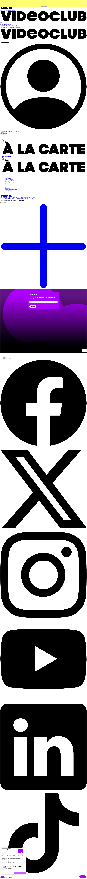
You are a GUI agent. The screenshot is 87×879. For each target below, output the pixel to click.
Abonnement (4, 141)
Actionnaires (29, 197)
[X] (43, 531)
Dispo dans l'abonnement (13, 197)
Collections (11, 10)
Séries (6, 156)
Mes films (2, 25)
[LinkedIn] (43, 789)
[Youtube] (43, 703)
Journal (14, 10)
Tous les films (6, 10)
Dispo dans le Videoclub (22, 197)
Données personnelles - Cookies (22, 198)
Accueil (2, 10)
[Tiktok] (43, 875)
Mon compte (6, 25)
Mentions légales (12, 198)
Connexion (4, 24)
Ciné (11, 25)
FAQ (29, 198)
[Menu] (1, 41)
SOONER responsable (4, 198)
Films (3, 156)
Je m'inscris (3, 202)
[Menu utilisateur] (43, 129)
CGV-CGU (32, 198)
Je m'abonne (8, 24)
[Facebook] (43, 445)
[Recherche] (0, 24)
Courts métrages (10, 156)
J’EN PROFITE (44, 6)
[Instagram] (43, 617)
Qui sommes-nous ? (4, 197)
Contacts (33, 197)
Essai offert (2, 27)
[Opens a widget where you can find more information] (82, 876)
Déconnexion (16, 25)
